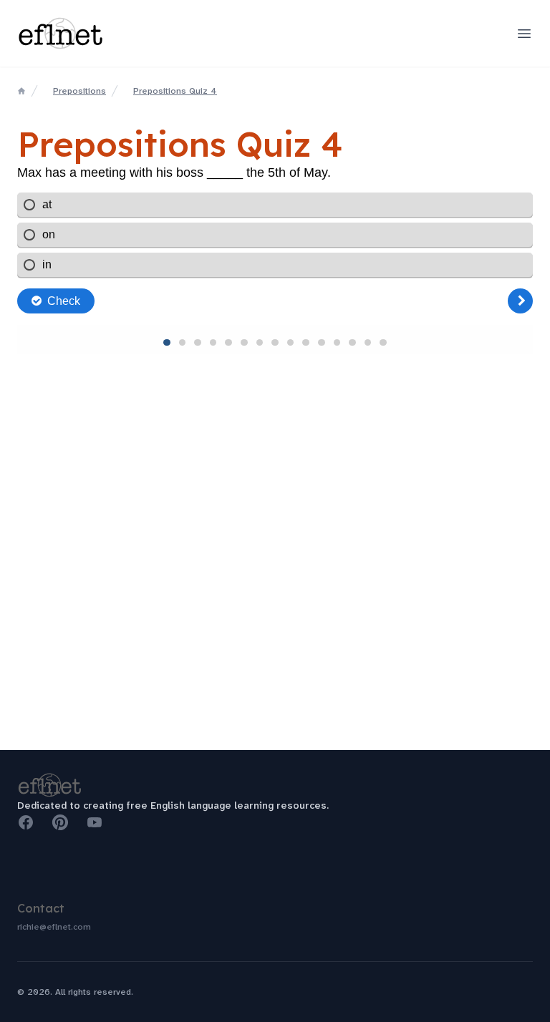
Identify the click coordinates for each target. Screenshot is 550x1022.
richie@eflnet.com (54, 927)
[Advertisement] (275, 642)
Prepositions (79, 91)
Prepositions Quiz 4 (175, 91)
